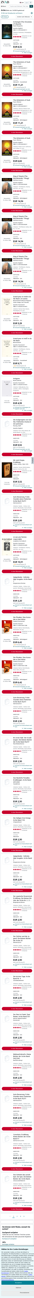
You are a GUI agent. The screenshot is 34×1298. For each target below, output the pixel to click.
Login (26, 2)
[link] (32, 13)
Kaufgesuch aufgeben (9, 1239)
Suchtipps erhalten (8, 1244)
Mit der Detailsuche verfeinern (12, 13)
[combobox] (19, 6)
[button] (27, 52)
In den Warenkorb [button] (17, 56)
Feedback (32, 460)
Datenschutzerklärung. (7, 1279)
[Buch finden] (31, 6)
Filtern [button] (5, 16)
